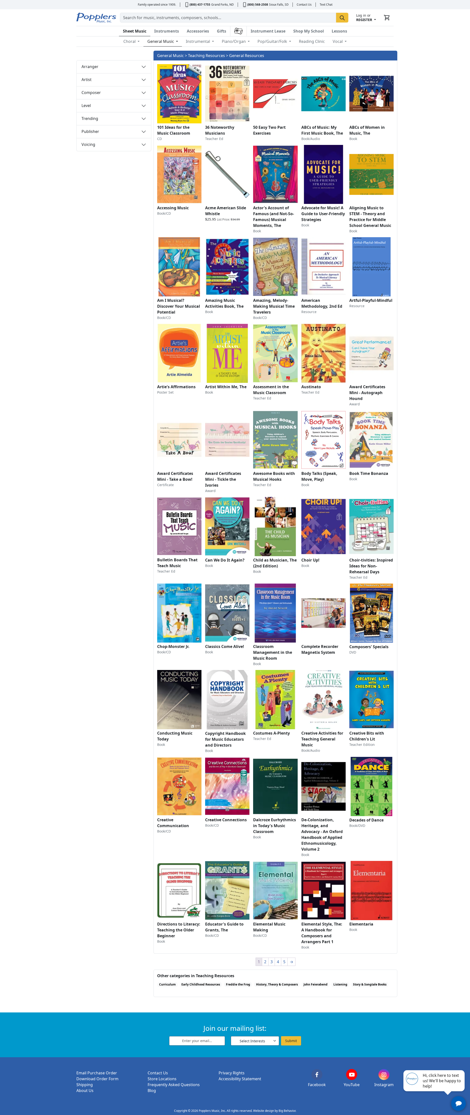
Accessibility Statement (240, 1078)
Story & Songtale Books (370, 984)
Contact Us (304, 4)
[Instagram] (383, 1074)
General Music (161, 41)
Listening (340, 984)
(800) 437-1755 (199, 4)
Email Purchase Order (96, 1073)
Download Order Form (97, 1078)
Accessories (198, 31)
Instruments (166, 31)
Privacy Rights (232, 1073)
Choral (130, 41)
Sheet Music (134, 31)
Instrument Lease (268, 31)
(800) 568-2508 (257, 4)
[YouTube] (351, 1074)
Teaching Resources (206, 55)
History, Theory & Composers (277, 984)
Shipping (84, 1084)
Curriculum (167, 984)
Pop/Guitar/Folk (273, 41)
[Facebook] (316, 1074)
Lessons (339, 31)
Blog (152, 1090)
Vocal (338, 41)
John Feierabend (316, 984)
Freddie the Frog (238, 984)
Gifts (221, 31)
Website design (263, 1111)
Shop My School (308, 31)
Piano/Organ (234, 41)
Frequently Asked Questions (174, 1084)
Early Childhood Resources (200, 984)
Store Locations (162, 1078)
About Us (85, 1090)
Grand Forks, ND (222, 4)
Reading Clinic (312, 41)
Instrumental (198, 41)
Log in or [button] (364, 17)
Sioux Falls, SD (279, 4)
